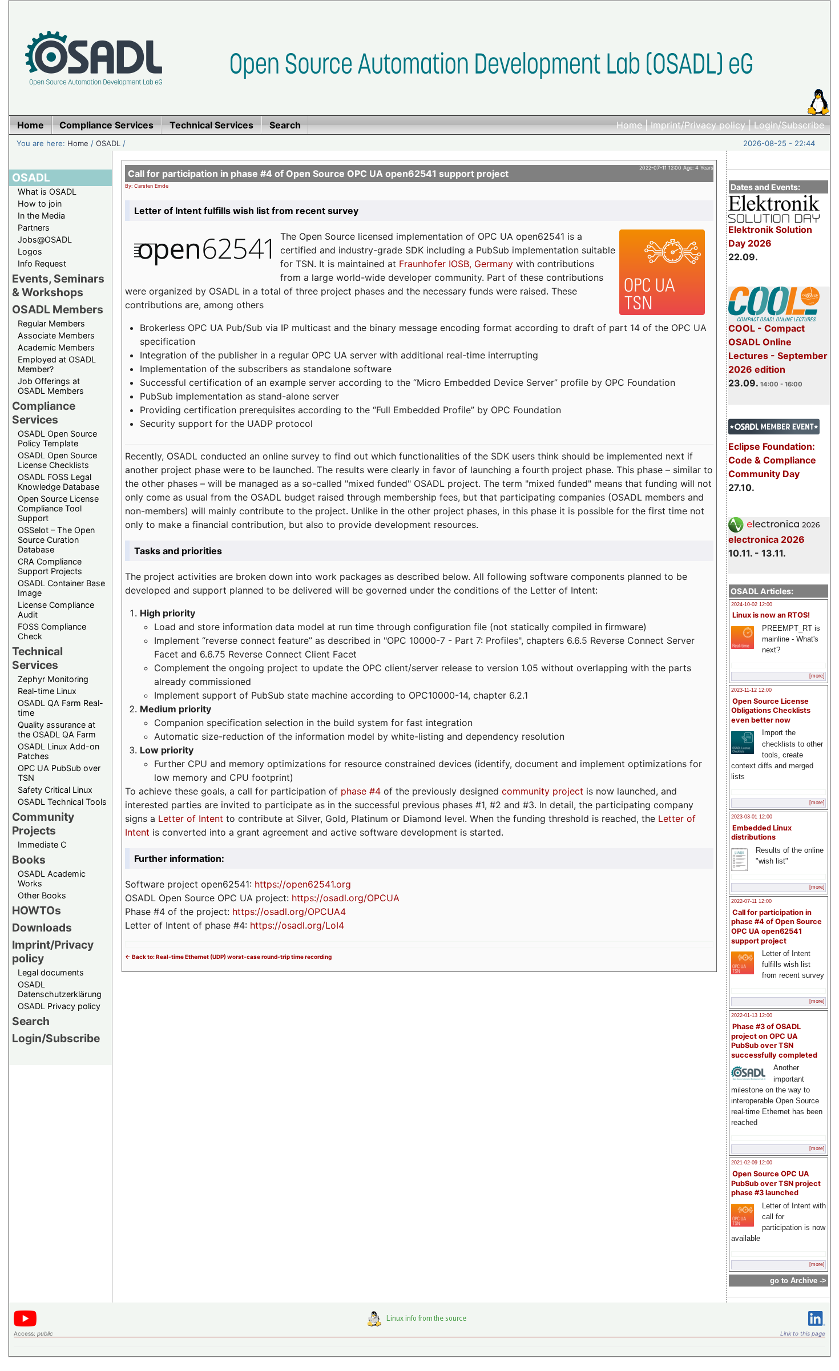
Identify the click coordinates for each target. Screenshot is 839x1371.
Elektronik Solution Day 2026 (770, 236)
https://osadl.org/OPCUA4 (289, 911)
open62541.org (318, 884)
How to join (40, 203)
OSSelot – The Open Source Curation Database (56, 539)
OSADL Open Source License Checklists (57, 460)
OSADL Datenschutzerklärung (60, 989)
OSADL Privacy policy (59, 1006)
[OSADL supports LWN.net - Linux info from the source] (419, 1323)
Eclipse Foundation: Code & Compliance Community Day (772, 460)
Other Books (42, 895)
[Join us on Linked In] (816, 1328)
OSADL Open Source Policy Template (57, 438)
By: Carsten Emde (146, 186)
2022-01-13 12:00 (751, 1015)
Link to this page (802, 1333)
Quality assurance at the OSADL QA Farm (57, 729)
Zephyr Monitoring (53, 679)
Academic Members (56, 347)
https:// (270, 884)
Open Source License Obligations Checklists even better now (770, 710)
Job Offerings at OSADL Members (51, 386)
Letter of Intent (190, 818)
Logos (30, 251)
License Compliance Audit (56, 609)
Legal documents (51, 972)
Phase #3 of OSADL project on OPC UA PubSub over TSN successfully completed (774, 1040)
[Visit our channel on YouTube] (25, 1324)
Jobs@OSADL (45, 239)
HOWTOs (36, 910)
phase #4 (361, 791)
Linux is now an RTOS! (771, 615)
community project (542, 791)
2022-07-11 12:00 (751, 901)
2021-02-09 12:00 (751, 1163)
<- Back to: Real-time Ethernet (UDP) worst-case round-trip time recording (228, 956)
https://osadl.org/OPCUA (346, 898)
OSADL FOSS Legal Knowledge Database (58, 481)
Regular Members (51, 323)
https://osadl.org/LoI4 (297, 925)
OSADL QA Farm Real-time (60, 707)
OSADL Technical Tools (62, 802)
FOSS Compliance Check (52, 631)
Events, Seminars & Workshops (58, 285)
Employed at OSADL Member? (57, 364)
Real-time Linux (47, 691)
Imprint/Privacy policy (698, 125)
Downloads (42, 927)
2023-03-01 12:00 (751, 817)
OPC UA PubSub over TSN (59, 773)
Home (629, 125)
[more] (817, 676)
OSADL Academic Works (52, 878)
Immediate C (42, 844)
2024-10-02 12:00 (751, 604)
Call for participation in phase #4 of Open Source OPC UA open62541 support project (776, 926)
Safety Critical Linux (55, 790)
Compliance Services (43, 412)
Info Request (42, 263)
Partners (34, 227)
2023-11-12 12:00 (751, 690)
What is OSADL (47, 191)
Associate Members (56, 335)
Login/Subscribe (789, 125)
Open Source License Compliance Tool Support (58, 508)
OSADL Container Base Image (61, 588)
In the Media (41, 215)
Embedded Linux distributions (761, 833)
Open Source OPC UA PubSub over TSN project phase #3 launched (776, 1183)
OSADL (108, 143)
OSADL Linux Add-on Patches (58, 751)
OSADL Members (57, 309)
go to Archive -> (798, 1280)
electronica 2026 (766, 539)
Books (29, 859)
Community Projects (43, 823)
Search (31, 1021)
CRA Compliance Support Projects (50, 566)
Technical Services (37, 658)
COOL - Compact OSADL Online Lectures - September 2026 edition (778, 348)
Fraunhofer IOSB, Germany (456, 263)
